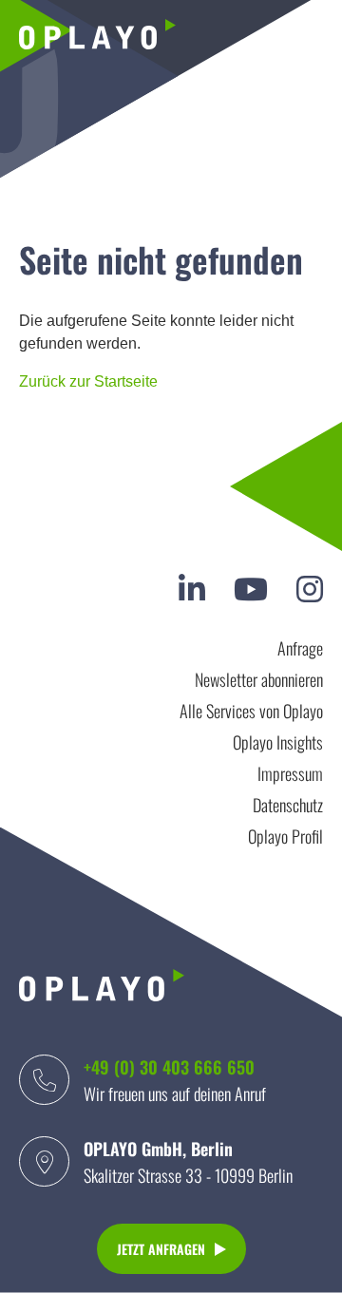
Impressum (290, 773)
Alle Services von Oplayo (251, 710)
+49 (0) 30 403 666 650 (169, 1067)
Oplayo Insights (278, 742)
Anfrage (300, 648)
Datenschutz (288, 804)
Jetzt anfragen (161, 1249)
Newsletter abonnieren (259, 679)
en (306, 37)
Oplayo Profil (285, 836)
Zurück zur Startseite (88, 381)
